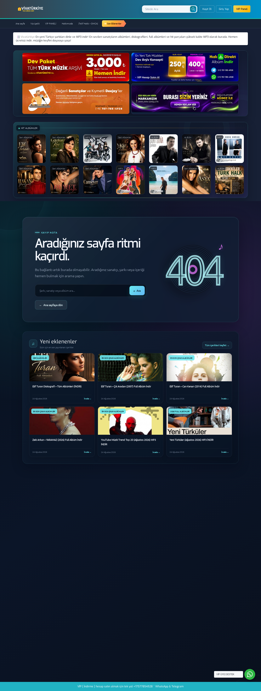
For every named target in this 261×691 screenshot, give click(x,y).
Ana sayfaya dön (51, 305)
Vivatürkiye (28, 37)
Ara (137, 290)
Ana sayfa (20, 23)
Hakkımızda (67, 23)
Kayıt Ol (207, 9)
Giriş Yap (224, 9)
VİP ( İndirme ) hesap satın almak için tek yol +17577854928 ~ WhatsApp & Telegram (130, 686)
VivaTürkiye (31, 8)
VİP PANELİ (50, 23)
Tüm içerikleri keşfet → (217, 345)
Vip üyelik (35, 23)
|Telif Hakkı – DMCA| (88, 23)
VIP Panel (241, 9)
